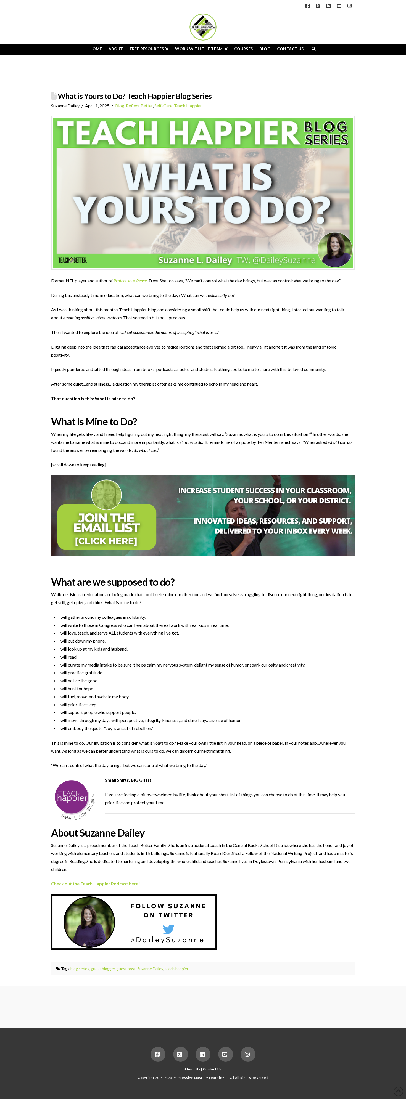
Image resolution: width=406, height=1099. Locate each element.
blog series (79, 968)
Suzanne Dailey (150, 968)
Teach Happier (188, 105)
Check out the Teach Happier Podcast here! (95, 883)
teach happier (176, 968)
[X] (319, 6)
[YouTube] (340, 6)
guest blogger (103, 968)
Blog (119, 105)
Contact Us (212, 1069)
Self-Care (163, 105)
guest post (126, 968)
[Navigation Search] (313, 49)
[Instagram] (350, 6)
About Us (192, 1069)
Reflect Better (139, 105)
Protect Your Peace (130, 280)
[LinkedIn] (329, 6)
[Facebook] (308, 6)
